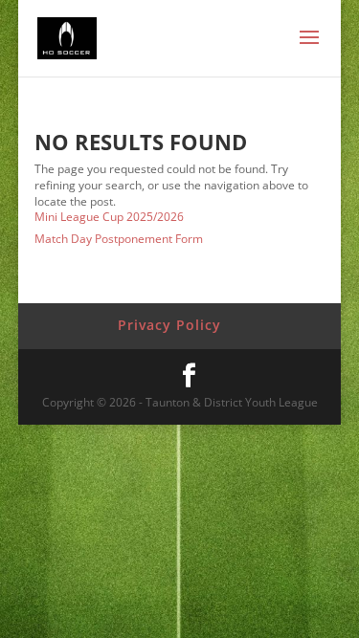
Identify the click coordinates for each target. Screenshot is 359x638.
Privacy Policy (169, 325)
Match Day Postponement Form (118, 239)
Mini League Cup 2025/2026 (109, 217)
